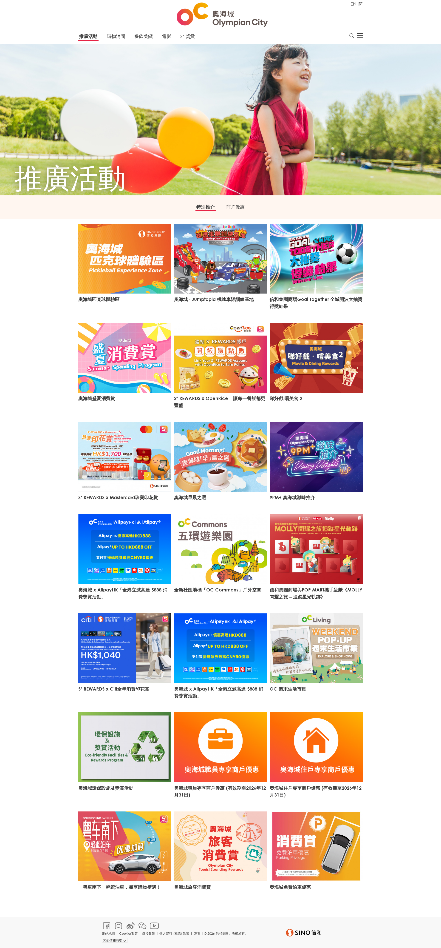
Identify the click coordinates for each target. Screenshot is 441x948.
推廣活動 (88, 36)
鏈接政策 (148, 933)
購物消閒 (116, 36)
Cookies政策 (128, 933)
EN (353, 3)
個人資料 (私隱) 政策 (174, 933)
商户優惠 (235, 206)
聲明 (197, 933)
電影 (166, 36)
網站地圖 (108, 933)
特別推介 (205, 206)
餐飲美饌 (143, 36)
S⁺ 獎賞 (187, 36)
